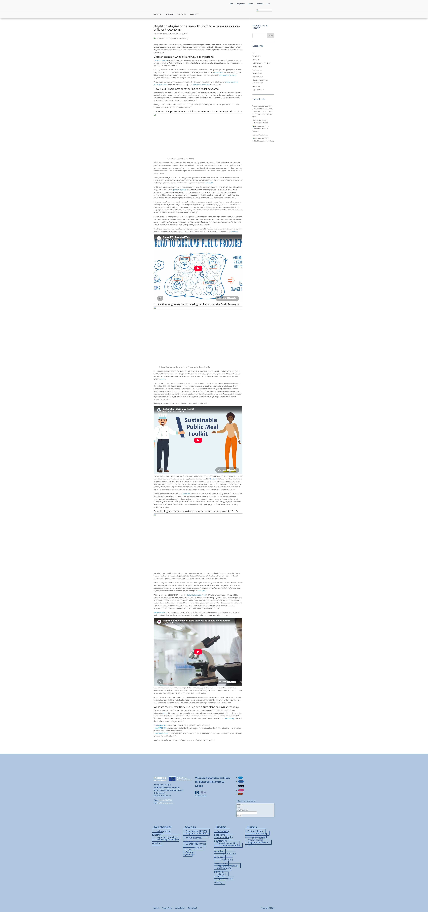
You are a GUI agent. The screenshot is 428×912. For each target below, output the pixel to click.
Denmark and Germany (227, 75)
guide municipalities (180, 190)
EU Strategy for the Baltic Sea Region (194, 845)
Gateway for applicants (222, 832)
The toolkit (213, 479)
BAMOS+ (252, 844)
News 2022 (256, 56)
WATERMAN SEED (161, 733)
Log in (268, 4)
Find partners (240, 4)
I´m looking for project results (165, 841)
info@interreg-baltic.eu (165, 803)
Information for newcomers (223, 839)
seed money (229, 718)
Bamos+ (251, 4)
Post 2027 (256, 60)
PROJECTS (182, 14)
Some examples (160, 612)
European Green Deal (201, 85)
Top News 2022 (258, 90)
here (165, 713)
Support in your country (223, 880)
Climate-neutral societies (225, 855)
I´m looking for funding (161, 832)
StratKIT (162, 379)
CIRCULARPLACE (161, 725)
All (253, 53)
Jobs (231, 4)
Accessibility (179, 908)
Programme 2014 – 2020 (261, 63)
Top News (256, 86)
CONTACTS (194, 14)
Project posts (257, 73)
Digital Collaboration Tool (196, 595)
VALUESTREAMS (161, 728)
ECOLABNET (202, 591)
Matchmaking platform (222, 869)
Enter (239, 815)
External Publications (260, 135)
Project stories (257, 77)
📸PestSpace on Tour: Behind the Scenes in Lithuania (260, 128)
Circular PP (209, 183)
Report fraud (192, 908)
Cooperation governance (223, 861)
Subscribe (259, 4)
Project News (257, 66)
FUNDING (169, 14)
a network (186, 494)
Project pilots (257, 70)
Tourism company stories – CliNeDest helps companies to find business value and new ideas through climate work (262, 111)
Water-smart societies (223, 849)
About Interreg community (192, 839)
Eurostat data (217, 72)
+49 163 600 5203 (165, 800)
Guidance (234, 231)
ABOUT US (158, 14)
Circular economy (160, 60)
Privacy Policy (167, 908)
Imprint (156, 908)
